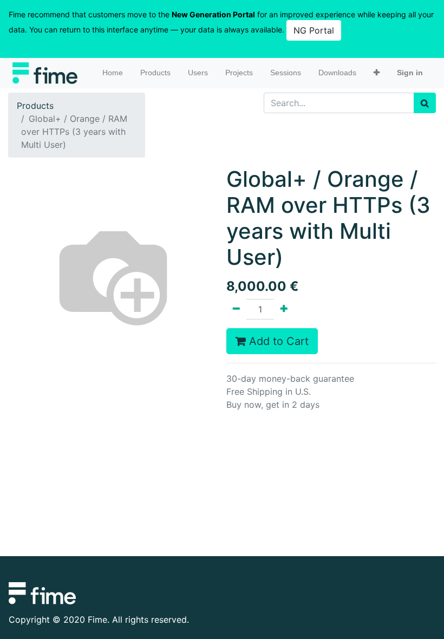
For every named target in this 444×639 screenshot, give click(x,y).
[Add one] (284, 309)
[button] (376, 73)
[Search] (425, 103)
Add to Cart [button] (277, 341)
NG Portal (313, 30)
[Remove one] (236, 309)
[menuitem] (113, 73)
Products (35, 105)
